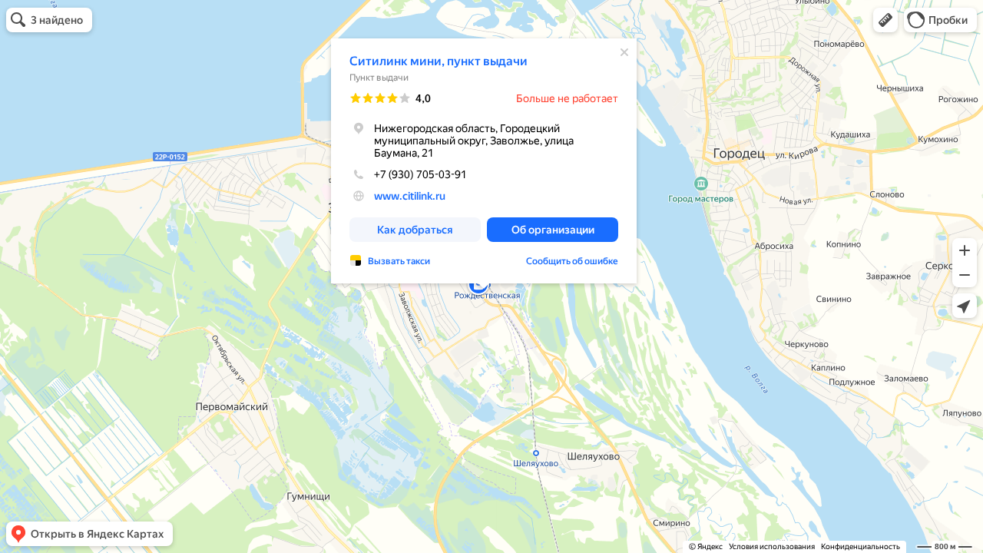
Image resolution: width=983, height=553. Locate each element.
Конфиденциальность (860, 546)
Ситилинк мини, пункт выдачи (438, 61)
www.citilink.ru (409, 196)
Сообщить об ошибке (572, 261)
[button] (885, 20)
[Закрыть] (624, 52)
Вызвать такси (399, 261)
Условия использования (772, 546)
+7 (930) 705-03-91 (420, 174)
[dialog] (484, 160)
